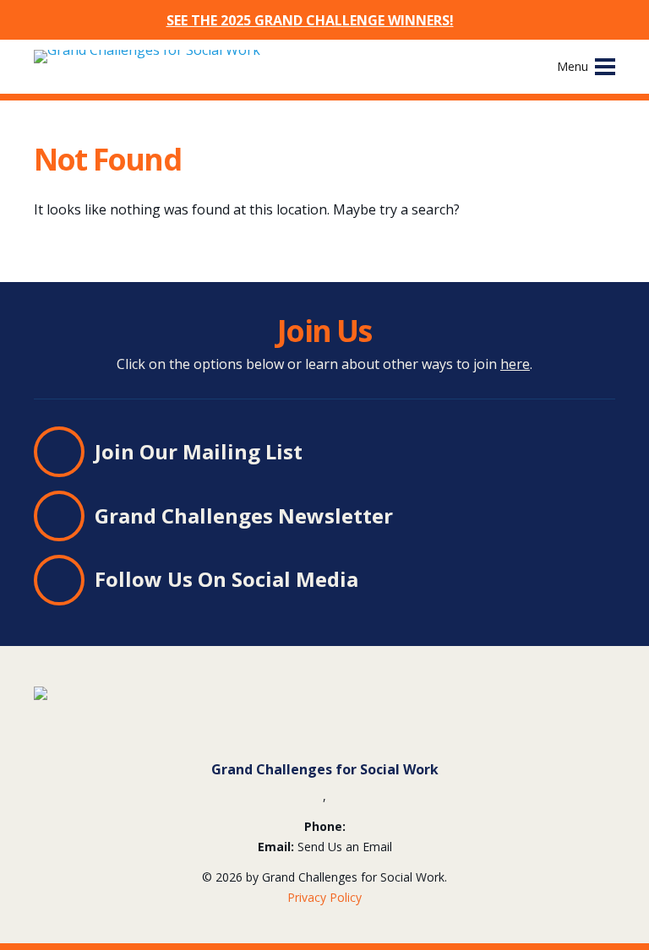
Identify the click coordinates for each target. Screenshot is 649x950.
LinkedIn (378, 581)
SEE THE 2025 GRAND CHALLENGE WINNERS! (310, 20)
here (515, 364)
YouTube (470, 581)
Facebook (439, 581)
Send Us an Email (344, 847)
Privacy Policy (324, 897)
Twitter (409, 581)
